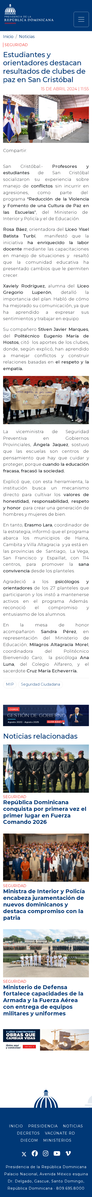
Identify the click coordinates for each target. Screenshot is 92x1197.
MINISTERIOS (57, 1140)
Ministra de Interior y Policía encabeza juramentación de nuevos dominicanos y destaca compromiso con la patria (44, 904)
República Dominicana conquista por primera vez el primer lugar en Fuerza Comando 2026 (44, 812)
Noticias (26, 36)
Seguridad (16, 45)
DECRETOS (28, 1133)
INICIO (16, 1126)
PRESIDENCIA (43, 1126)
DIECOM (29, 1140)
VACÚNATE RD (60, 1133)
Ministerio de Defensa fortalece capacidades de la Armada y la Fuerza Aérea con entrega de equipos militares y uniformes (43, 1000)
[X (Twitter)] (24, 1153)
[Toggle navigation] (81, 19)
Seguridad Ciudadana (40, 684)
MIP (10, 684)
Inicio (8, 36)
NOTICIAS (73, 1126)
